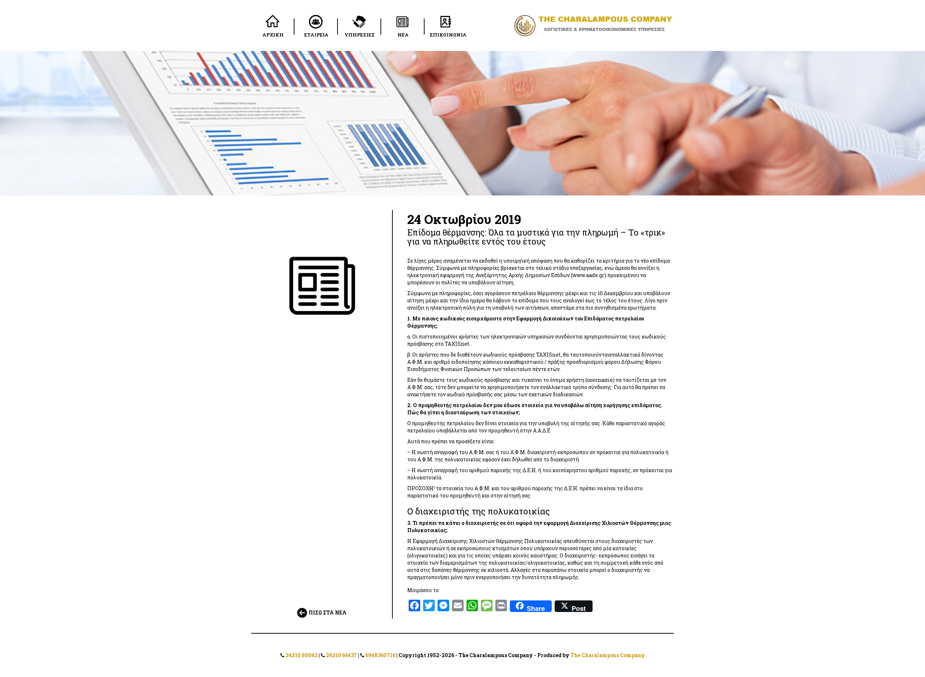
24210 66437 (341, 655)
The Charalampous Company (608, 655)
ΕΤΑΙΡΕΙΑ (316, 34)
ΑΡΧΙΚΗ (273, 34)
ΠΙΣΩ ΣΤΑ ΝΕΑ (327, 612)
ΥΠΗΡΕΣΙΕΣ (359, 34)
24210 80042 (301, 655)
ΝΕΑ (403, 34)
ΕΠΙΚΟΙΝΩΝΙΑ (448, 34)
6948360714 (380, 655)
